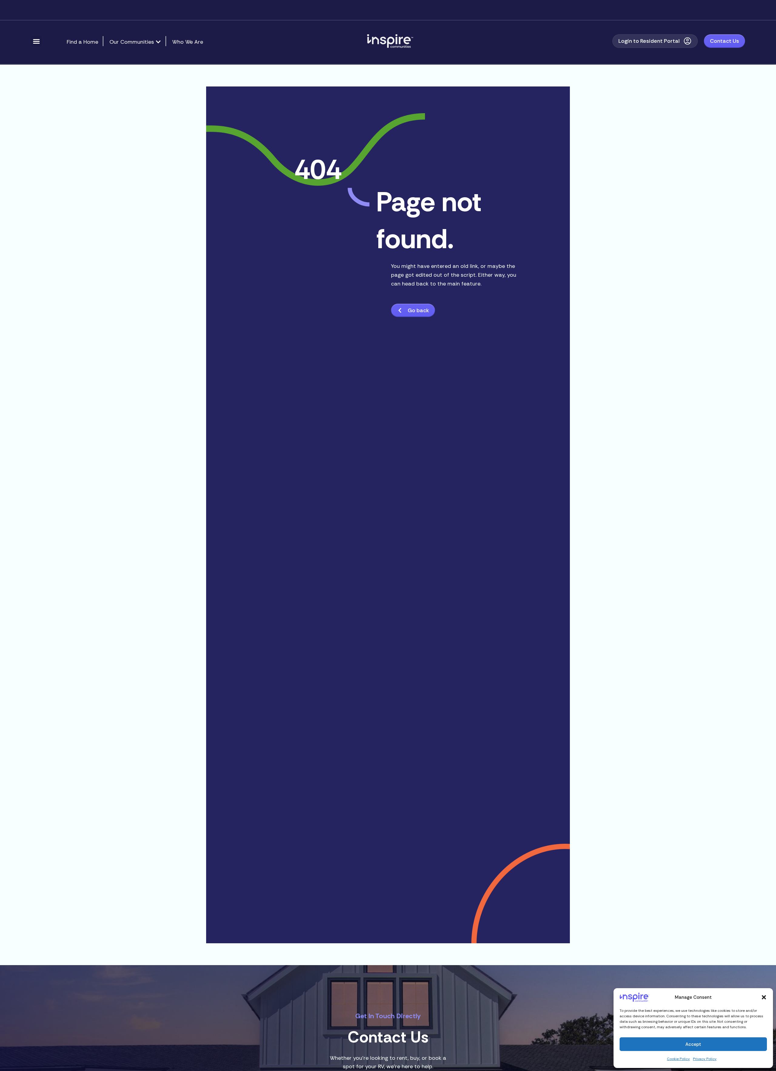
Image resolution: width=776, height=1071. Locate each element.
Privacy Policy (705, 1058)
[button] (764, 997)
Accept (693, 1044)
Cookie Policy (678, 1058)
